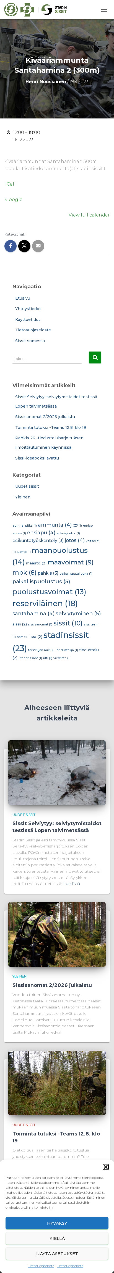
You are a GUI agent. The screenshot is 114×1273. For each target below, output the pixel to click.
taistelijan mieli (42, 650)
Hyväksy (57, 1223)
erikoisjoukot (68, 533)
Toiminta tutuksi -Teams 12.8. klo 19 (50, 427)
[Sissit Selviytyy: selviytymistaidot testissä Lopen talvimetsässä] (57, 772)
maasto (36, 563)
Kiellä (57, 1238)
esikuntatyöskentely (38, 540)
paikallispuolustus (41, 581)
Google (13, 199)
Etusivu (22, 298)
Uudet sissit (27, 486)
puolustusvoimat (49, 591)
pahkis (48, 573)
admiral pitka (24, 525)
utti (47, 658)
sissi (19, 624)
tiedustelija (67, 650)
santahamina (33, 613)
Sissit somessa (30, 340)
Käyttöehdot (27, 319)
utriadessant (30, 658)
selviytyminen (78, 613)
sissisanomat (40, 624)
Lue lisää (71, 883)
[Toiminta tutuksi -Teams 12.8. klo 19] (57, 1082)
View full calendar (89, 215)
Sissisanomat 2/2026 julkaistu (45, 416)
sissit (68, 623)
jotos (75, 540)
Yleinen (22, 497)
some (23, 637)
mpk (24, 572)
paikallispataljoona (75, 573)
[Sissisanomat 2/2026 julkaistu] (57, 934)
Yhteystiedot (28, 308)
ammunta (55, 525)
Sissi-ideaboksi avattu (37, 458)
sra (36, 636)
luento (24, 552)
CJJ (77, 525)
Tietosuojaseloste (41, 1266)
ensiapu (41, 532)
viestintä (62, 658)
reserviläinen (45, 603)
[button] (105, 1167)
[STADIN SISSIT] (37, 10)
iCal (9, 184)
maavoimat (71, 562)
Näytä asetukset (57, 1253)
